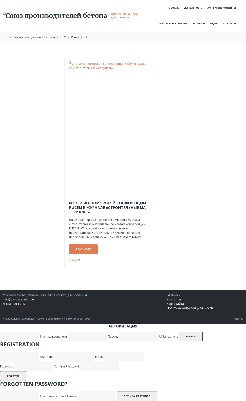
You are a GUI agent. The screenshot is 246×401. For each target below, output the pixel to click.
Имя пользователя (53, 336)
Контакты (229, 23)
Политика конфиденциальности (190, 308)
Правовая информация (172, 23)
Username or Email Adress (58, 396)
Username (47, 357)
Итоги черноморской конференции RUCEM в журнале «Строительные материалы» (107, 207)
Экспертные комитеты (221, 7)
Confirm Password (66, 366)
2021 (63, 37)
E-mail (99, 357)
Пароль (113, 336)
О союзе (173, 7)
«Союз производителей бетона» (32, 37)
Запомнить (170, 336)
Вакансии (199, 23)
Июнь (75, 37)
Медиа (214, 23)
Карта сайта (175, 304)
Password (6, 366)
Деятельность (193, 7)
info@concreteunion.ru (124, 13)
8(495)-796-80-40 (120, 17)
